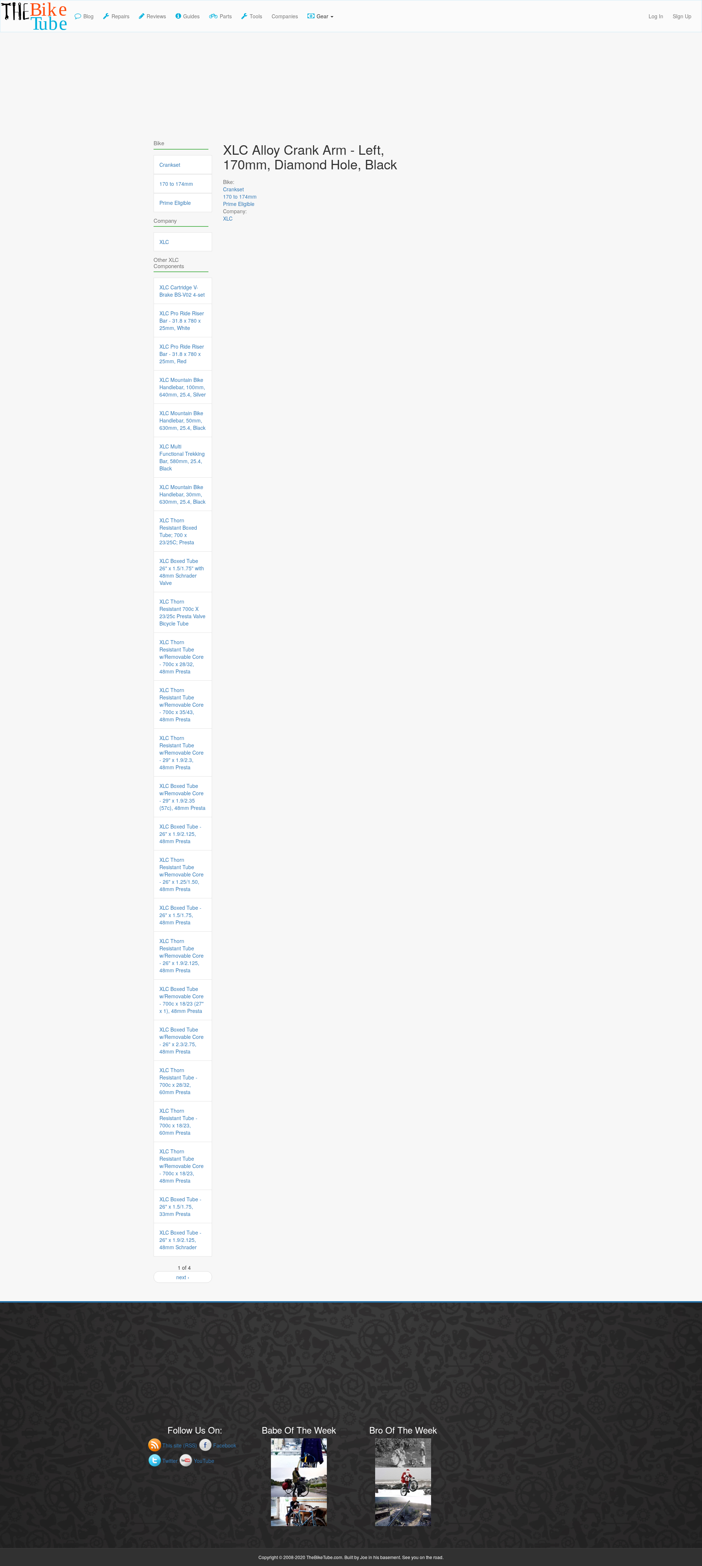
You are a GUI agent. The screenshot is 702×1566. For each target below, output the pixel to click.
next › (182, 1277)
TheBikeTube (19, 31)
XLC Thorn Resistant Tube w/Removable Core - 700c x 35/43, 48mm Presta (181, 704)
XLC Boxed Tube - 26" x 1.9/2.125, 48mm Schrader (180, 1240)
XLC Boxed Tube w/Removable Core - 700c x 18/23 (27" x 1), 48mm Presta (181, 999)
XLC (228, 218)
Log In (656, 16)
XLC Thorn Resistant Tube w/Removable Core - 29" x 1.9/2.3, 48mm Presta (181, 752)
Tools (256, 16)
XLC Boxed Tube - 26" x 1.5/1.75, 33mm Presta (180, 1206)
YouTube (204, 1460)
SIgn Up (682, 16)
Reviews (156, 16)
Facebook (224, 1445)
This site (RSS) (179, 1445)
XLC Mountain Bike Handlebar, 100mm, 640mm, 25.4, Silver (182, 387)
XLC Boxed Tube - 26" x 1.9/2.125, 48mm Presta (180, 834)
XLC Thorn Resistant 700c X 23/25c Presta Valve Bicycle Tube (182, 612)
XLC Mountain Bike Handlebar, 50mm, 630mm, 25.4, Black (182, 420)
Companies (285, 16)
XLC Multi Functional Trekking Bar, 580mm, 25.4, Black (182, 457)
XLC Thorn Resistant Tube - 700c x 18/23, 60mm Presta (178, 1121)
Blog (88, 16)
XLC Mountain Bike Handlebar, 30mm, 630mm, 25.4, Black (182, 494)
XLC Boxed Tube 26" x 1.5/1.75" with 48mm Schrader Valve (181, 571)
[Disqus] (321, 439)
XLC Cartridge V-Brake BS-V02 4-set (182, 290)
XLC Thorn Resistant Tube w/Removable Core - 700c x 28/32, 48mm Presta (181, 656)
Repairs (120, 16)
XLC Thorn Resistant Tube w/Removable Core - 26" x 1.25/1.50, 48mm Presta (181, 874)
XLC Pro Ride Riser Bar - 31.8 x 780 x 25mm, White (181, 320)
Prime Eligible (238, 203)
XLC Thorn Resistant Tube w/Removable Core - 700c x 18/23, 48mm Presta (181, 1166)
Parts (226, 16)
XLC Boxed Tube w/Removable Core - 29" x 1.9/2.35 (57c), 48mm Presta (182, 796)
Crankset (233, 189)
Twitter (170, 1460)
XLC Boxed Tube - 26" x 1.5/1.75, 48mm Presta (180, 915)
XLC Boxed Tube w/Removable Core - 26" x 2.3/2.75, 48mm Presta (181, 1040)
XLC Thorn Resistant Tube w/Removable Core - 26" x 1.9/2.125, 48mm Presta (181, 955)
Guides (191, 16)
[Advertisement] (351, 83)
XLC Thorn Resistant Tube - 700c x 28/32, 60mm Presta (178, 1081)
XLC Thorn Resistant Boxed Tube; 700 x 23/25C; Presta (178, 531)
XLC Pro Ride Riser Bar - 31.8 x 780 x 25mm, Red (181, 354)
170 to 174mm (240, 196)
